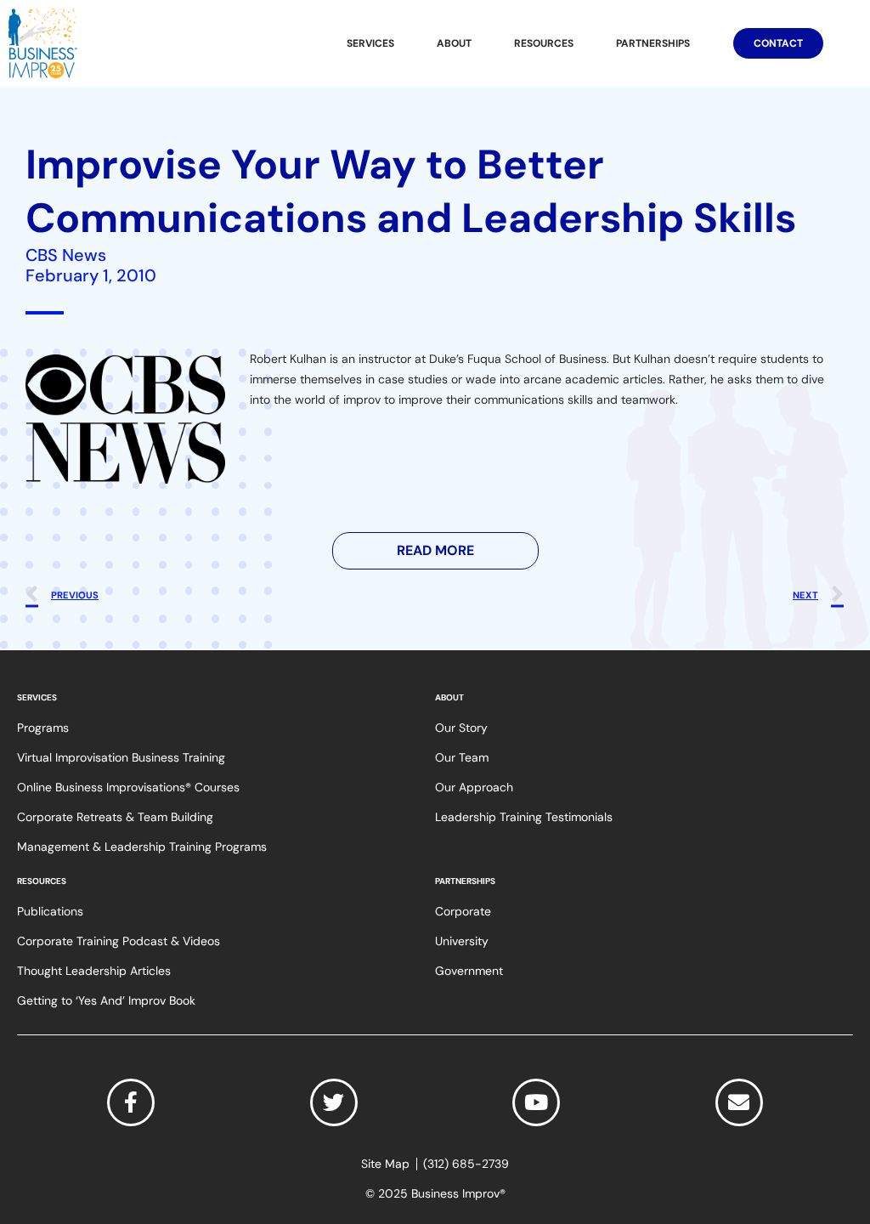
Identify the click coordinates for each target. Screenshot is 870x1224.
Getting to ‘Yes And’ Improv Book (106, 1000)
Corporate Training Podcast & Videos (118, 941)
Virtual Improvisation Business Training (121, 757)
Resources (543, 43)
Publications (50, 911)
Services (370, 43)
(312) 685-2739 (466, 1164)
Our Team (462, 757)
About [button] (454, 43)
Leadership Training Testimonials (524, 816)
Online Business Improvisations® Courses (128, 787)
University (462, 941)
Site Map (385, 1164)
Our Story (461, 727)
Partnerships (653, 43)
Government (469, 970)
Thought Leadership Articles (94, 970)
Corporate (463, 911)
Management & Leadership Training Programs (142, 846)
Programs (43, 727)
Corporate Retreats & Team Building (115, 816)
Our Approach (474, 787)
